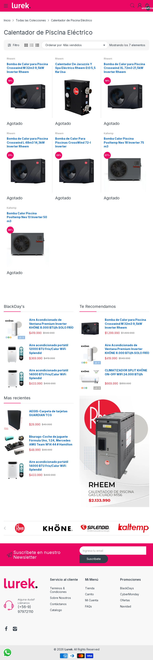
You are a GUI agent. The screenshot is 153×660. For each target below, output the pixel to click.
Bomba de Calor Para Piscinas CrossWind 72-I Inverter (73, 142)
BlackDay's (14, 306)
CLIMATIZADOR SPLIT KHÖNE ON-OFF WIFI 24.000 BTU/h (126, 372)
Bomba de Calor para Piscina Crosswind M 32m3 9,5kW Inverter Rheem (27, 68)
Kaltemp (109, 133)
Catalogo (56, 610)
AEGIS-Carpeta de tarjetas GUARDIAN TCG (48, 413)
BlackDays (127, 588)
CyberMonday (129, 594)
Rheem (11, 58)
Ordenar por (53, 45)
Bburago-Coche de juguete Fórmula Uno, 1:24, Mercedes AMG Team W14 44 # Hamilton (50, 440)
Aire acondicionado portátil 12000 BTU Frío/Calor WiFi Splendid (48, 349)
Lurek (69, 649)
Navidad (125, 606)
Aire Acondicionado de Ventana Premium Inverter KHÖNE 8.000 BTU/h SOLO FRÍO (51, 323)
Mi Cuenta (91, 600)
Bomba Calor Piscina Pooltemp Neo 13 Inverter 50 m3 (27, 217)
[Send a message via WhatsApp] (7, 652)
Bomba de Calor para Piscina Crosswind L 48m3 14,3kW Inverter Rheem (27, 142)
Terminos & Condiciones (58, 589)
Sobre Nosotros (60, 597)
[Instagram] (15, 629)
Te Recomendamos (97, 306)
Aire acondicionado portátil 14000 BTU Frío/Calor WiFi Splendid (48, 374)
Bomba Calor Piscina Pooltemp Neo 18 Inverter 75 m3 (124, 142)
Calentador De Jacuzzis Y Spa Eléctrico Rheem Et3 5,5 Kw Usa (75, 68)
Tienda (89, 588)
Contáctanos (58, 604)
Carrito (89, 594)
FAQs (88, 606)
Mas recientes (17, 398)
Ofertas (125, 600)
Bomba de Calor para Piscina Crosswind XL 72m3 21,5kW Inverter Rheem (124, 68)
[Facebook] (6, 629)
